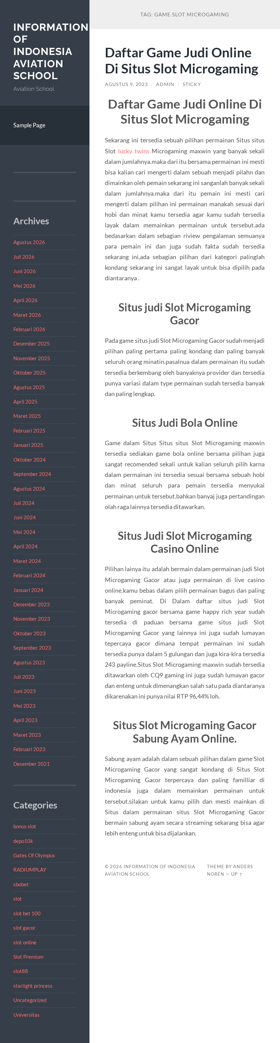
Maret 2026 (27, 315)
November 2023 (31, 619)
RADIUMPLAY (29, 869)
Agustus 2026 (29, 242)
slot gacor (24, 928)
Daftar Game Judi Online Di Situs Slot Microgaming (181, 60)
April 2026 (25, 300)
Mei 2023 (24, 706)
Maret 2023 (27, 735)
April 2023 (25, 720)
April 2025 (25, 401)
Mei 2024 (24, 532)
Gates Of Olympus (34, 855)
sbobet (21, 884)
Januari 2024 (28, 590)
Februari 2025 (29, 430)
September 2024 (32, 474)
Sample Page (29, 125)
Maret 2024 (27, 561)
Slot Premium (28, 957)
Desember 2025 (31, 343)
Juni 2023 (24, 691)
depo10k (23, 841)
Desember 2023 (31, 604)
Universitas (26, 1015)
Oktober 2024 (29, 459)
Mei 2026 (24, 286)
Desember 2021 (31, 764)
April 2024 (25, 546)
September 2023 (32, 648)
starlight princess (33, 986)
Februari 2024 (29, 575)
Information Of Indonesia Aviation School (51, 51)
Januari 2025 (28, 445)
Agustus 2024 (29, 488)
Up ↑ (237, 874)
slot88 (20, 971)
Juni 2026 (24, 271)
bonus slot (24, 826)
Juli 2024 (23, 503)
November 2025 (31, 358)
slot (17, 899)
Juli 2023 (23, 677)
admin (165, 84)
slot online (25, 942)
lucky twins (134, 151)
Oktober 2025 (29, 372)
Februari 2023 (29, 749)
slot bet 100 (27, 913)
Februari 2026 (29, 329)
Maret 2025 (27, 416)
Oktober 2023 (29, 633)
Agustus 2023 (29, 662)
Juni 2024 (24, 517)
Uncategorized (29, 1000)
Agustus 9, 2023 (126, 84)
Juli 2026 (23, 257)
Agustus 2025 (29, 387)
